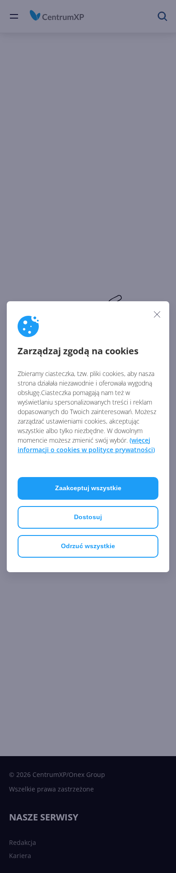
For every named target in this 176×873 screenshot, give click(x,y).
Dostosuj (88, 517)
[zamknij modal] (157, 314)
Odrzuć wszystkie (88, 546)
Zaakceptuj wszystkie (88, 488)
